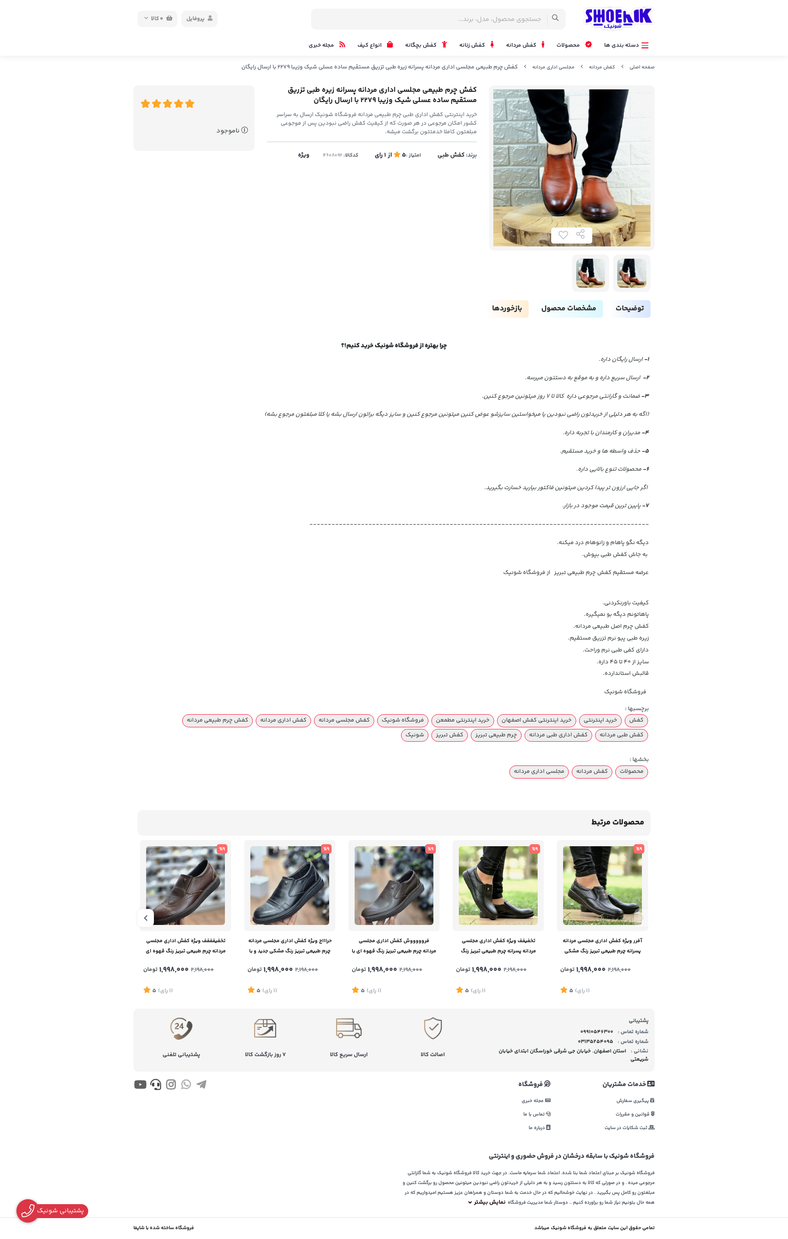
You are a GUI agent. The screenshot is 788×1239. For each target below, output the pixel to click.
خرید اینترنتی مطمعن (463, 720)
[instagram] (171, 1086)
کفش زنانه (472, 45)
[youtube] (140, 1086)
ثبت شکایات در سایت (626, 1127)
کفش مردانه (522, 45)
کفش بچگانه (421, 45)
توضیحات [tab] (630, 308)
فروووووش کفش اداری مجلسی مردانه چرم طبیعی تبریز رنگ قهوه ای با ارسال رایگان (394, 947)
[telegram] (201, 1086)
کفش (636, 720)
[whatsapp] (186, 1086)
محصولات (569, 45)
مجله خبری (322, 45)
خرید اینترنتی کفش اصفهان (537, 720)
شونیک (414, 735)
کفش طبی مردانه (622, 735)
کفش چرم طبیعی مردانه (217, 720)
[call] (155, 1086)
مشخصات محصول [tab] (568, 308)
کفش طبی (451, 155)
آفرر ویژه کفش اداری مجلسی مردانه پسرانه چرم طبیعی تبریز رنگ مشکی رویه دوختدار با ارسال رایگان (602, 947)
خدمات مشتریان (624, 1085)
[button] (642, 918)
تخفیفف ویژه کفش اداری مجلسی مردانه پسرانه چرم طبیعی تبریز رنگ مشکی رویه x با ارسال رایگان (498, 947)
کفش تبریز (449, 735)
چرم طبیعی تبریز (496, 735)
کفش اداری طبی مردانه (558, 735)
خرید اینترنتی (600, 720)
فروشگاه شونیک (403, 720)
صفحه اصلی (642, 67)
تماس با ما (534, 1114)
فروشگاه (531, 1085)
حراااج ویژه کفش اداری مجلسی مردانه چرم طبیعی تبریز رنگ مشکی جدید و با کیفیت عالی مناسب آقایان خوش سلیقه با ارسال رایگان (290, 947)
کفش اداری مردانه (283, 720)
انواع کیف (370, 45)
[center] (555, 19)
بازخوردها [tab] (507, 308)
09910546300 (596, 1032)
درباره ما (537, 1127)
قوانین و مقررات (633, 1114)
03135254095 (595, 1042)
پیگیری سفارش (633, 1100)
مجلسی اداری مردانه (553, 67)
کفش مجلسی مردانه (344, 720)
